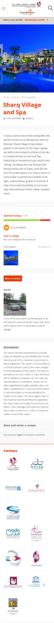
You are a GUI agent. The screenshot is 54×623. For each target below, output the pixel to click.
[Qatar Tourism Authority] (36, 464)
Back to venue (13, 278)
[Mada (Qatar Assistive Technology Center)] (13, 534)
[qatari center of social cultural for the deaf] (36, 558)
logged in (20, 434)
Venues (15, 97)
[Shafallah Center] (36, 534)
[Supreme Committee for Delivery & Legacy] (13, 513)
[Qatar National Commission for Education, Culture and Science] (36, 489)
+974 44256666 (13, 118)
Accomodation (29, 97)
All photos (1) (44, 246)
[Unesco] (36, 583)
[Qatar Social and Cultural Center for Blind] (13, 558)
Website (29, 118)
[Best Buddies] (13, 607)
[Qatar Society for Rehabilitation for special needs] (13, 583)
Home (7, 97)
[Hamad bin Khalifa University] (13, 489)
